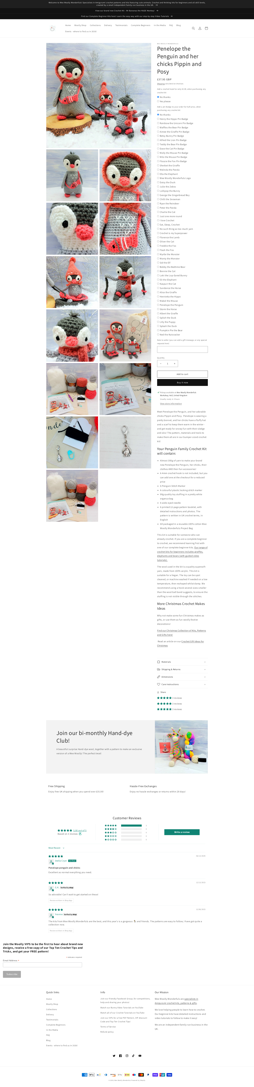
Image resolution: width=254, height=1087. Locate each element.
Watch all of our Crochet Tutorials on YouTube (122, 1012)
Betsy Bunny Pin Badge (172, 135)
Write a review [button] (182, 832)
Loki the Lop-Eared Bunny (173, 275)
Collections (51, 1009)
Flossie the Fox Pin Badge (173, 161)
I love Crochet (167, 220)
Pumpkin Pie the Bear (171, 330)
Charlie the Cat (167, 212)
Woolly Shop (52, 1004)
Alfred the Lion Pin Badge (173, 140)
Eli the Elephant (168, 279)
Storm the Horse (168, 309)
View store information (171, 403)
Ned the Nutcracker (170, 334)
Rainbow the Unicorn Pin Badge (176, 123)
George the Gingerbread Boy (175, 195)
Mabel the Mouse (169, 300)
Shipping (161, 83)
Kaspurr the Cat (168, 283)
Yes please (165, 101)
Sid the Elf (165, 262)
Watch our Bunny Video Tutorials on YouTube (121, 1007)
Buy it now (182, 382)
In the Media (52, 1030)
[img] (56, 856)
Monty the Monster (170, 258)
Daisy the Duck (167, 182)
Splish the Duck (168, 317)
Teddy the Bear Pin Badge (173, 144)
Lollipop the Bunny (170, 190)
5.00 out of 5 (80, 830)
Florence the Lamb (169, 237)
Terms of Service (108, 1026)
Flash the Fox (167, 250)
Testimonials (52, 1019)
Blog (48, 1040)
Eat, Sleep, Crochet (170, 224)
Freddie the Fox (168, 245)
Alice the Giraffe (168, 292)
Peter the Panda (168, 207)
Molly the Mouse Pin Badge (174, 152)
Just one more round (171, 216)
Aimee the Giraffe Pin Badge (174, 131)
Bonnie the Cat (167, 271)
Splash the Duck (168, 326)
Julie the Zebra (168, 186)
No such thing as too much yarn (176, 228)
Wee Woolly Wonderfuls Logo (175, 178)
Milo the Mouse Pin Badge (173, 157)
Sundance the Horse (170, 288)
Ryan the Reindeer (169, 203)
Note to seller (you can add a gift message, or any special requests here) (182, 342)
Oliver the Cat (167, 241)
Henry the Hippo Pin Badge (174, 119)
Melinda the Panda (169, 169)
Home (49, 999)
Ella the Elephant (169, 174)
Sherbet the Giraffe (170, 165)
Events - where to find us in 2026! (62, 1045)
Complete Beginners (56, 1024)
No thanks (165, 97)
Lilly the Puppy (168, 322)
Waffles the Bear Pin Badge (174, 127)
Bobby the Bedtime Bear (172, 266)
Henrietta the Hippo (170, 296)
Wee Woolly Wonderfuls (122, 1080)
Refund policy (106, 1031)
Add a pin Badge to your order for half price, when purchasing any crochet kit (179, 108)
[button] (193, 28)
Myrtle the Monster (170, 254)
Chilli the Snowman (170, 199)
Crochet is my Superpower (173, 233)
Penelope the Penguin (171, 305)
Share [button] (163, 692)
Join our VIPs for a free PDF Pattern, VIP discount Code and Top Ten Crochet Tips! (123, 1020)
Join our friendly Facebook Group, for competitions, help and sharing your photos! (125, 1000)
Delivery (50, 1014)
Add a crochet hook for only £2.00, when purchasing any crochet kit (181, 91)
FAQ (48, 1035)
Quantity (160, 358)
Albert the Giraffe (169, 313)
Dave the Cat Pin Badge (172, 148)
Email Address (11, 960)
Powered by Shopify (138, 1080)
